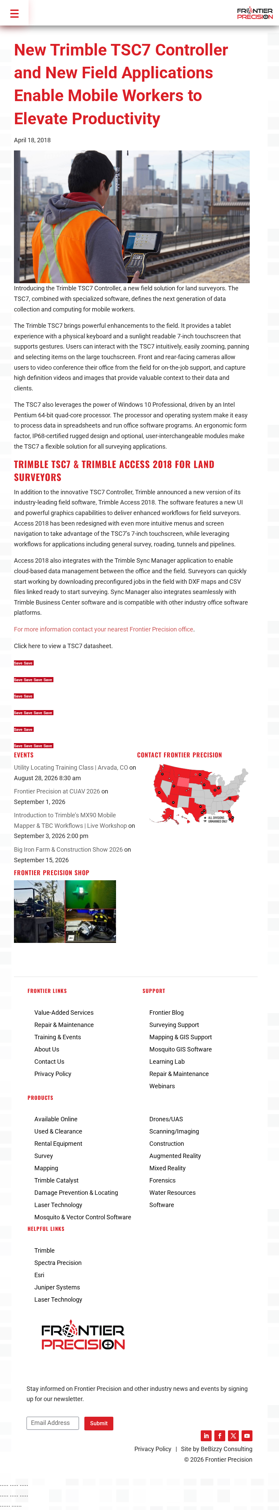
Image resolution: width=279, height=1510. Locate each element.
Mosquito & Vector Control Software (82, 1217)
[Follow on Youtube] (247, 1435)
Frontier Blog (166, 1012)
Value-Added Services (64, 1012)
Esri (39, 1275)
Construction (166, 1143)
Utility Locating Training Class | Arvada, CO (71, 767)
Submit (99, 1423)
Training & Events (57, 1037)
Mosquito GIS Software (180, 1049)
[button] (14, 13)
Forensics (162, 1180)
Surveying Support (174, 1024)
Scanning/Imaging (174, 1131)
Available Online (56, 1119)
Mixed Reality (167, 1168)
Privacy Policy (52, 1073)
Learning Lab (167, 1061)
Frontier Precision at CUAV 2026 (57, 791)
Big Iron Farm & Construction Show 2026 (68, 849)
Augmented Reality (175, 1155)
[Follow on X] (233, 1435)
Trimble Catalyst (56, 1180)
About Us (46, 1049)
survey (142, 544)
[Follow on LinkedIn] (206, 1435)
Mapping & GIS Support (180, 1037)
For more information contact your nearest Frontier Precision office (103, 629)
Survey (43, 1155)
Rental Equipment (58, 1143)
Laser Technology (58, 1204)
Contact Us (49, 1061)
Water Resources (172, 1192)
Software (161, 1204)
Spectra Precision (58, 1262)
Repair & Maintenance (64, 1024)
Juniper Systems (57, 1287)
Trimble (44, 1250)
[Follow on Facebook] (219, 1435)
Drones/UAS (166, 1119)
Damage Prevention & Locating (76, 1192)
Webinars (162, 1086)
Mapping (46, 1168)
